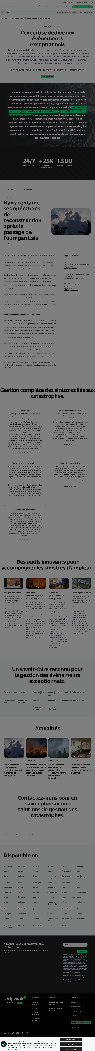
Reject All (71, 1044)
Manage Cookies (71, 1039)
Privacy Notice (12, 1049)
